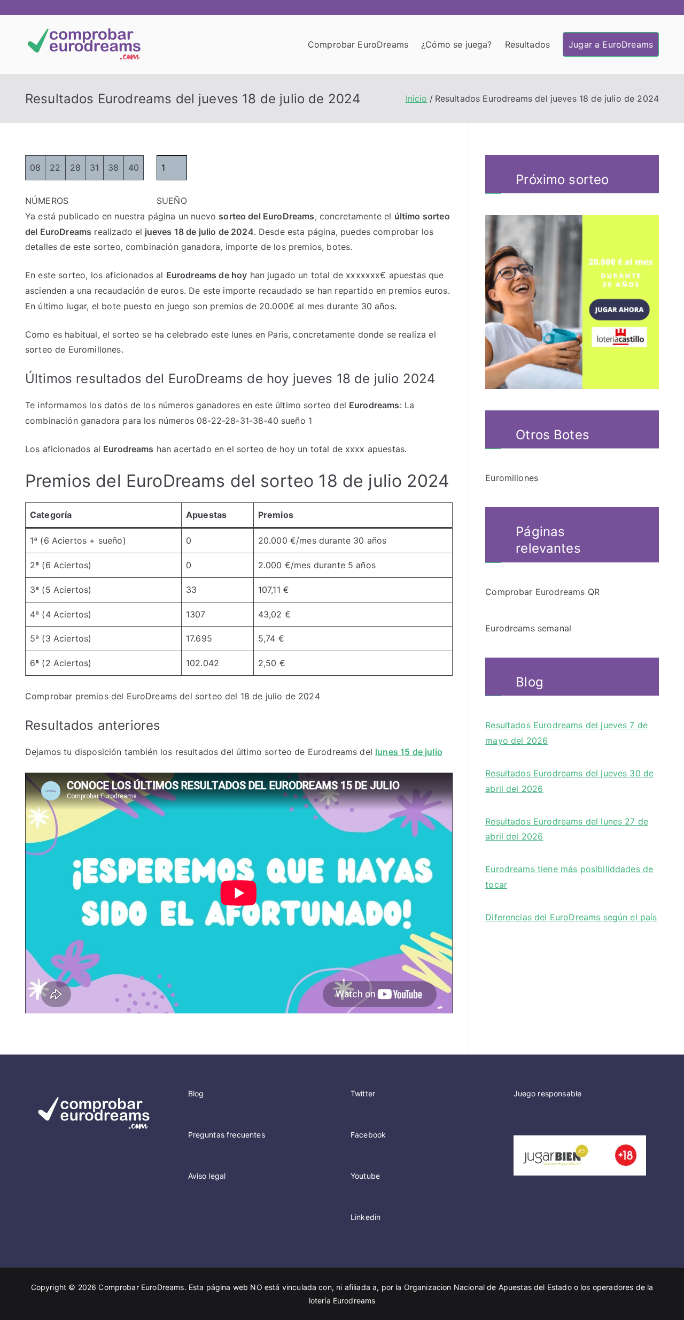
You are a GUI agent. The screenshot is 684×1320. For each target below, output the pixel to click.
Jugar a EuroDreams (611, 44)
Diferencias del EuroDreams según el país (571, 917)
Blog (196, 1093)
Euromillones (511, 477)
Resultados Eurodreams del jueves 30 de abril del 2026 (569, 781)
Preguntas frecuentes (226, 1134)
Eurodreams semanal (528, 628)
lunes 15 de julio (408, 751)
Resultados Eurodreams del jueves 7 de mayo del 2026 (566, 733)
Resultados (527, 44)
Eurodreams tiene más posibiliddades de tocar (569, 877)
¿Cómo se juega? (456, 44)
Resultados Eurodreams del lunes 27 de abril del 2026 (566, 829)
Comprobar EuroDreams (358, 44)
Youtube (365, 1175)
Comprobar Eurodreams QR (542, 591)
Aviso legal (207, 1175)
